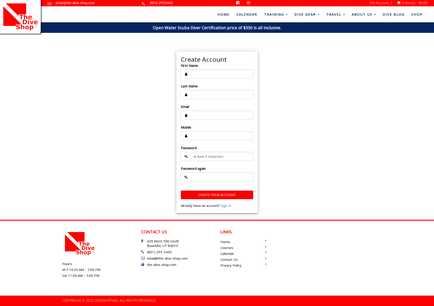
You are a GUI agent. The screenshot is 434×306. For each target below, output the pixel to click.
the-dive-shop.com (161, 264)
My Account (379, 3)
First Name (189, 65)
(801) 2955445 (161, 3)
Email (185, 106)
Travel (334, 14)
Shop (417, 14)
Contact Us (229, 259)
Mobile (186, 127)
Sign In (226, 205)
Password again (193, 168)
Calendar (246, 14)
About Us (363, 14)
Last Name (189, 86)
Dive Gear (305, 14)
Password (189, 148)
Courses (226, 247)
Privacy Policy (231, 265)
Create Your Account (217, 195)
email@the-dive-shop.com (75, 3)
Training (274, 14)
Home (223, 14)
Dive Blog (394, 14)
